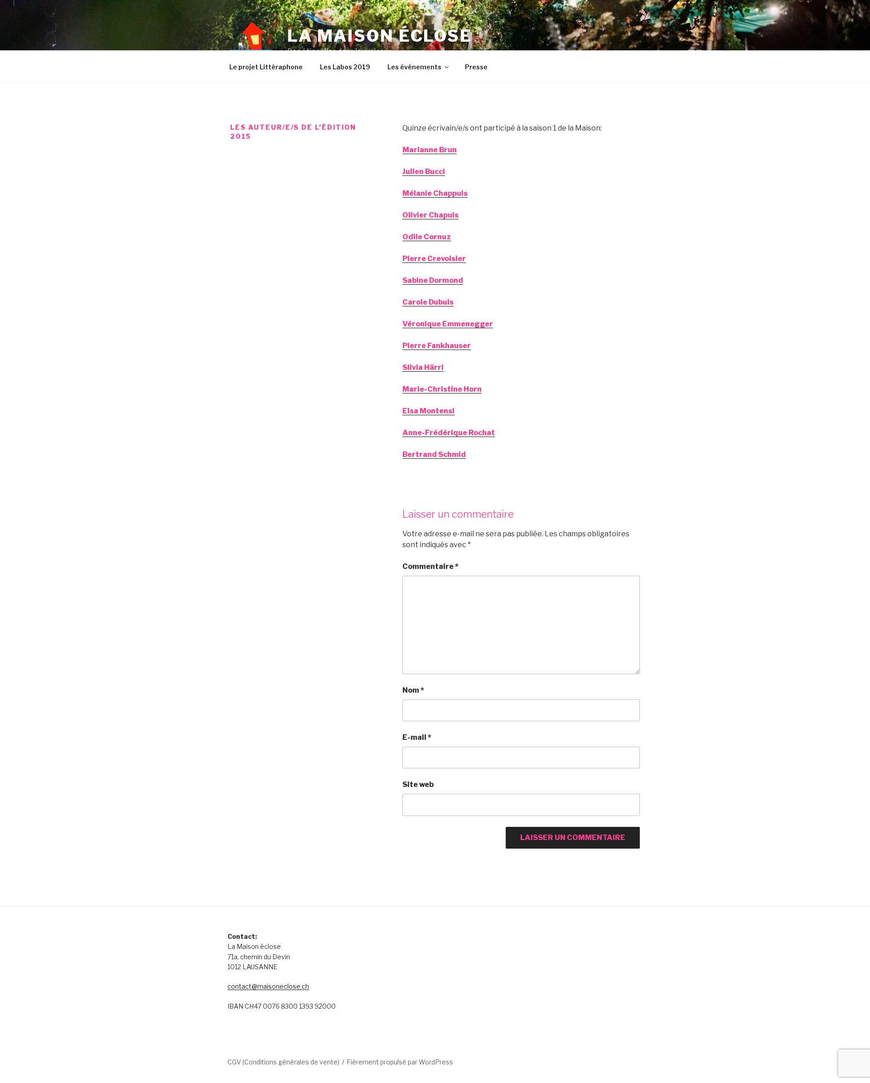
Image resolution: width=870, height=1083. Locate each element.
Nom (413, 690)
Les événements (414, 67)
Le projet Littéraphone (266, 67)
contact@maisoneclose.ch (268, 986)
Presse (476, 67)
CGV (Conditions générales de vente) (283, 1062)
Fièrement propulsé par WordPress (400, 1062)
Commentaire (430, 566)
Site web (418, 784)
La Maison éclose (379, 36)
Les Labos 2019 (345, 67)
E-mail (416, 737)
